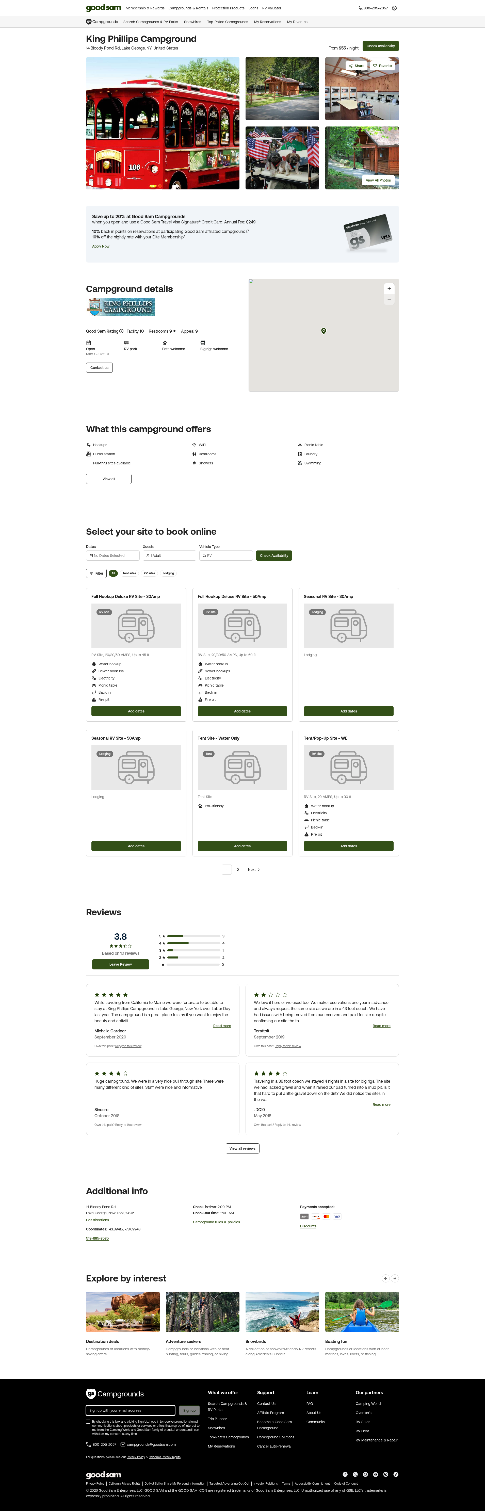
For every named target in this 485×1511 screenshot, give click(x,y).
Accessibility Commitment (312, 1483)
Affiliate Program (270, 1413)
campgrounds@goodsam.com (151, 1444)
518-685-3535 (97, 1238)
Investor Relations (266, 1483)
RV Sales (363, 1422)
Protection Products (228, 8)
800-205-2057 (104, 1444)
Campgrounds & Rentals (188, 8)
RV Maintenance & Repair (377, 1440)
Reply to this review (128, 1046)
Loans (253, 8)
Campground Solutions (275, 1437)
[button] (100, 246)
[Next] (395, 1278)
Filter (99, 573)
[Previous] (386, 1278)
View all (109, 479)
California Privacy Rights (165, 1457)
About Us (313, 1413)
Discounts (308, 1226)
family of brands (162, 1430)
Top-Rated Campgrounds (227, 22)
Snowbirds (192, 22)
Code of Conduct (346, 1483)
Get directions (97, 1220)
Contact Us (266, 1404)
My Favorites (297, 22)
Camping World (368, 1404)
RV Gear (362, 1431)
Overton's (363, 1413)
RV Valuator (271, 8)
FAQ (309, 1404)
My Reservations (267, 22)
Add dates (136, 711)
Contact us (99, 368)
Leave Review (120, 964)
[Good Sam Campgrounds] (115, 1394)
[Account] (394, 8)
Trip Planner (217, 1419)
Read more (222, 1026)
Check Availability (274, 556)
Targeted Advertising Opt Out (229, 1483)
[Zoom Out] (389, 299)
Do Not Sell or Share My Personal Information (175, 1483)
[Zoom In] (389, 288)
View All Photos (378, 180)
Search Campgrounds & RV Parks (150, 22)
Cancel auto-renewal (274, 1446)
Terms (286, 1483)
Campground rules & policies (216, 1222)
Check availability (381, 46)
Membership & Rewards (145, 8)
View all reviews (242, 1148)
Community (315, 1422)
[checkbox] (88, 1422)
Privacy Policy (136, 1457)
